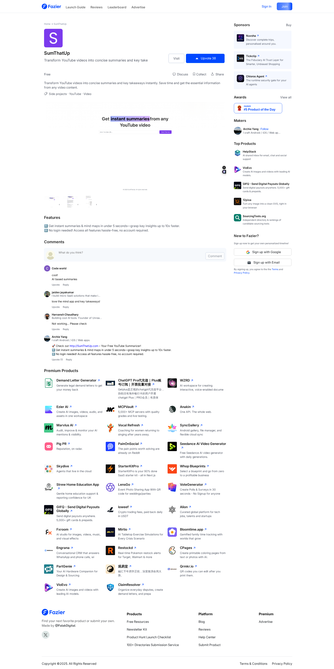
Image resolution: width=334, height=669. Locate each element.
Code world (59, 268)
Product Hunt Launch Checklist (149, 637)
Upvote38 (208, 58)
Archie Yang (59, 336)
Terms (275, 269)
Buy (288, 25)
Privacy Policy (241, 272)
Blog (202, 622)
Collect (201, 74)
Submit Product (210, 645)
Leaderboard (117, 7)
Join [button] (285, 6)
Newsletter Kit (137, 629)
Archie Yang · (252, 129)
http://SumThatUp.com (84, 345)
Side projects (58, 94)
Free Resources (138, 622)
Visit (176, 58)
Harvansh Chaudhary (65, 314)
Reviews (96, 7)
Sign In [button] (266, 6)
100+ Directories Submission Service (153, 645)
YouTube (75, 94)
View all (285, 97)
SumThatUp (60, 23)
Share (219, 74)
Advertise (138, 7)
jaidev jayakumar (63, 292)
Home (47, 23)
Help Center (207, 637)
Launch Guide (75, 7)
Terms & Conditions (253, 664)
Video (87, 94)
